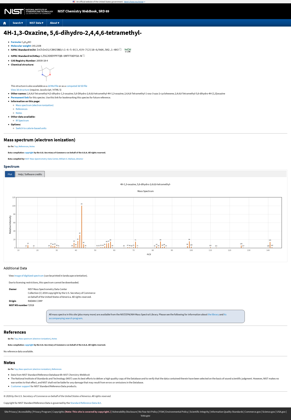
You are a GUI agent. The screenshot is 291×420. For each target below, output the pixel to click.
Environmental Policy (177, 411)
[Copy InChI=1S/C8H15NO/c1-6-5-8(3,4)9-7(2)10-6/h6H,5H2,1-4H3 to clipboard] (120, 50)
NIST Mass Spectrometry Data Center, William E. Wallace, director (54, 158)
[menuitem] (4, 23)
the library (213, 314)
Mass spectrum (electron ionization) (35, 105)
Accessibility (25, 411)
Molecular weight (21, 45)
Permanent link (20, 97)
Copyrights (58, 411)
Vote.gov (145, 415)
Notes (19, 113)
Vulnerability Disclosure (124, 411)
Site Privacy (10, 411)
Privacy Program (42, 411)
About (53, 23)
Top (16, 146)
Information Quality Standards (227, 411)
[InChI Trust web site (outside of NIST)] (128, 52)
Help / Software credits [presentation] (30, 174)
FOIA (161, 411)
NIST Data (35, 23)
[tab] (10, 174)
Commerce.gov (253, 411)
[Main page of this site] (4, 23)
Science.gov (268, 411)
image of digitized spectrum (29, 275)
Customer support (20, 386)
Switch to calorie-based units (31, 128)
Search (17, 23)
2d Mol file (53, 86)
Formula (16, 42)
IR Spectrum (22, 120)
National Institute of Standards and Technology (29, 11)
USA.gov (281, 411)
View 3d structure (20, 89)
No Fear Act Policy (148, 411)
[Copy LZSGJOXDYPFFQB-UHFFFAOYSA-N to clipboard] (83, 56)
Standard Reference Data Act (85, 403)
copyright (28, 152)
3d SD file (82, 86)
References (21, 109)
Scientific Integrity (199, 411)
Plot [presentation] (10, 174)
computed (71, 86)
